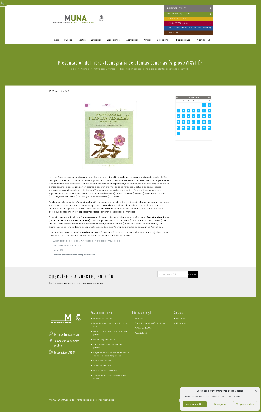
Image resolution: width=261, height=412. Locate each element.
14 (198, 116)
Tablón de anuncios (102, 365)
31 (178, 133)
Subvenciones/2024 (64, 352)
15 (204, 116)
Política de (143, 328)
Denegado (220, 404)
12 (188, 116)
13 (193, 116)
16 (209, 116)
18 (183, 122)
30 (209, 128)
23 (209, 122)
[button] (255, 391)
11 (183, 116)
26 (188, 128)
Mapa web (181, 323)
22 (204, 122)
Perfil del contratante (102, 318)
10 (178, 116)
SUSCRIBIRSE (193, 274)
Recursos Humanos (102, 360)
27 (193, 128)
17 (178, 122)
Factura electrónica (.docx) (105, 370)
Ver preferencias (245, 404)
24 (178, 128)
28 (199, 128)
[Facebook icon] (180, 400)
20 (193, 122)
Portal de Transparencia (66, 334)
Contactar (180, 318)
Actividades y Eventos (104, 69)
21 (198, 122)
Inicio (73, 69)
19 (188, 122)
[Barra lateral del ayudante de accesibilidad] (3, 3)
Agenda (85, 69)
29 (204, 128)
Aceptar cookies (194, 404)
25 (183, 128)
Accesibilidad (141, 333)
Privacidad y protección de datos (150, 323)
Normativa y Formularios (104, 339)
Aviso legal (140, 318)
